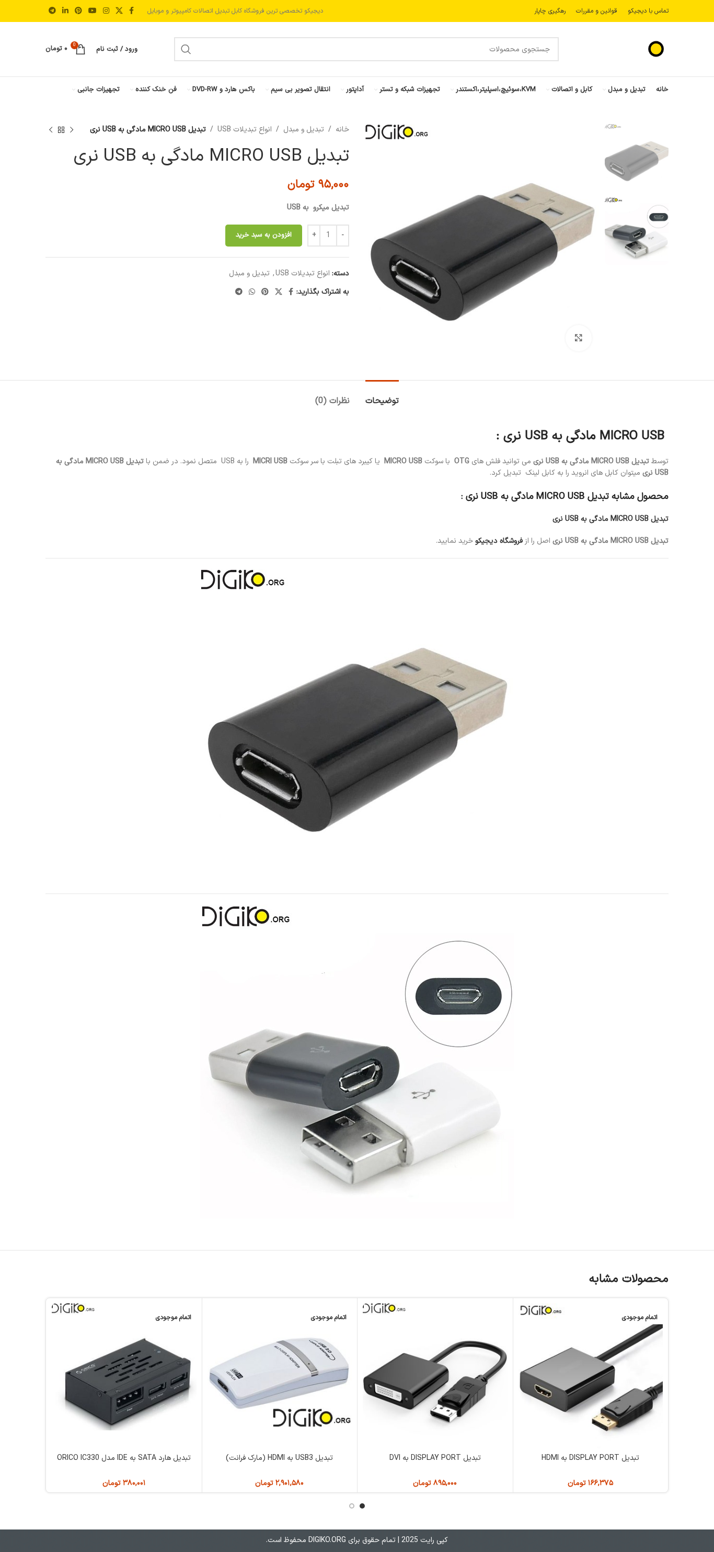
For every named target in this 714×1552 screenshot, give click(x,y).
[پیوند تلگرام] (52, 11)
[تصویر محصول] (591, 1375)
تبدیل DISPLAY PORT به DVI (435, 1458)
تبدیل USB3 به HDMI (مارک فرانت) (279, 1458)
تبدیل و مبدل (303, 129)
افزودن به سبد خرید (264, 235)
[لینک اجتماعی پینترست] (78, 11)
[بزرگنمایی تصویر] (579, 338)
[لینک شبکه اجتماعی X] (119, 11)
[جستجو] (186, 49)
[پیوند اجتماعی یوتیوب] (92, 11)
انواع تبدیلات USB (244, 129)
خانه (342, 129)
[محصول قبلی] (71, 130)
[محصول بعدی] (50, 130)
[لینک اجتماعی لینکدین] (65, 11)
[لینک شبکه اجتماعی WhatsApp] (252, 292)
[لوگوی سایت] (632, 48)
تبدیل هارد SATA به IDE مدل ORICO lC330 (124, 1458)
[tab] (382, 396)
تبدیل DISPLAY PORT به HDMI (590, 1458)
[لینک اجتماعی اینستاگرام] (106, 11)
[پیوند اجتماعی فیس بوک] (131, 11)
